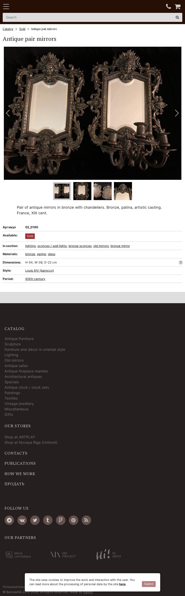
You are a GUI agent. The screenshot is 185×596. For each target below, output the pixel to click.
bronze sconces (80, 246)
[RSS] (86, 520)
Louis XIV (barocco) (39, 270)
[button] (177, 113)
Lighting (11, 355)
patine (41, 254)
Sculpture (13, 344)
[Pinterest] (73, 520)
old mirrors (101, 246)
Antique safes (16, 365)
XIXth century (35, 279)
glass (51, 254)
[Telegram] (9, 520)
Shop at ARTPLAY (20, 437)
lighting (30, 246)
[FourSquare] (60, 520)
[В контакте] (22, 520)
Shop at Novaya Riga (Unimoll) (31, 442)
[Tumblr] (48, 520)
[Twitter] (35, 520)
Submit (148, 584)
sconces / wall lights (52, 246)
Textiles (11, 398)
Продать (14, 484)
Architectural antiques (23, 376)
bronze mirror (120, 246)
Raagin (88, 592)
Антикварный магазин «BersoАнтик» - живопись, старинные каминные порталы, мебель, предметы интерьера (31, 6)
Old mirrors (14, 360)
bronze (30, 254)
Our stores (18, 426)
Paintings (12, 392)
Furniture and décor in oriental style (35, 349)
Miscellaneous (16, 409)
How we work (20, 474)
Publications (20, 463)
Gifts (9, 414)
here (122, 584)
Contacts (16, 453)
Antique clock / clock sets (27, 387)
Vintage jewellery (19, 403)
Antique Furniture (19, 338)
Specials (12, 382)
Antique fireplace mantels (26, 371)
